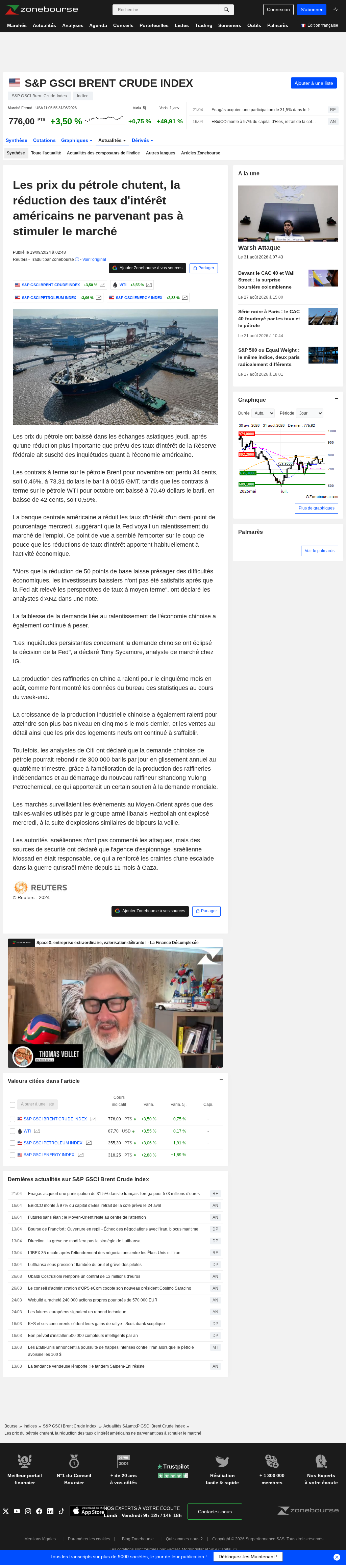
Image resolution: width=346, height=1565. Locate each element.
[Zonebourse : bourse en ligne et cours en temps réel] (41, 10)
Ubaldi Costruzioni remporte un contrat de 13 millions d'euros (84, 1276)
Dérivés (141, 140)
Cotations (44, 140)
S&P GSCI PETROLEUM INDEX (53, 1143)
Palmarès (250, 532)
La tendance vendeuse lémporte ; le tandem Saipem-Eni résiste (86, 1366)
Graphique (252, 400)
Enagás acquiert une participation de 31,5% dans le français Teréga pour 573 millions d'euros (264, 109)
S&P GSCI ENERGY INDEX (49, 1154)
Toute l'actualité (46, 153)
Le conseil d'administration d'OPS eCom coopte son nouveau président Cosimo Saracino (109, 1288)
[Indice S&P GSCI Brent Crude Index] (101, 285)
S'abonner (312, 9)
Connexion (278, 9)
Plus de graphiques (317, 508)
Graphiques (75, 140)
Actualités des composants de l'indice (103, 153)
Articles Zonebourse (200, 153)
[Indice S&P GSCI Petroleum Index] (97, 297)
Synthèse (16, 140)
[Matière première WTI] (148, 285)
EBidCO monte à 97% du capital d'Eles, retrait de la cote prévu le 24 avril (264, 121)
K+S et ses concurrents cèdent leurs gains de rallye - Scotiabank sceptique (96, 1323)
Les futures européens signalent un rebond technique (77, 1312)
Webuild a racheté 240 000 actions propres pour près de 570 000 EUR (92, 1300)
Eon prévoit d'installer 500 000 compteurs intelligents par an (83, 1335)
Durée (244, 413)
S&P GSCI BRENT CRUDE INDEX (55, 1119)
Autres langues (160, 153)
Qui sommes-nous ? (184, 1539)
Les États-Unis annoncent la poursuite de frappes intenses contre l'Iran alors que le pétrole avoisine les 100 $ (111, 1351)
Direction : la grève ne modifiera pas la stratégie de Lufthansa (84, 1241)
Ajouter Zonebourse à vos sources (150, 268)
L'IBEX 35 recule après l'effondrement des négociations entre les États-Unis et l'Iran (104, 1252)
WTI (27, 1131)
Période (287, 413)
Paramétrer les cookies (89, 1539)
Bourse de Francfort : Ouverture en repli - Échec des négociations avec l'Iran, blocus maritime (113, 1229)
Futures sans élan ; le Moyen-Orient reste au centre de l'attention (87, 1217)
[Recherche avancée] (226, 9)
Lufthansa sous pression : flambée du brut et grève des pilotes (85, 1264)
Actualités (110, 140)
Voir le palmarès (320, 550)
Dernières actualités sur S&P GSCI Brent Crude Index (78, 1179)
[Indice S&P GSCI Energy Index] (184, 297)
